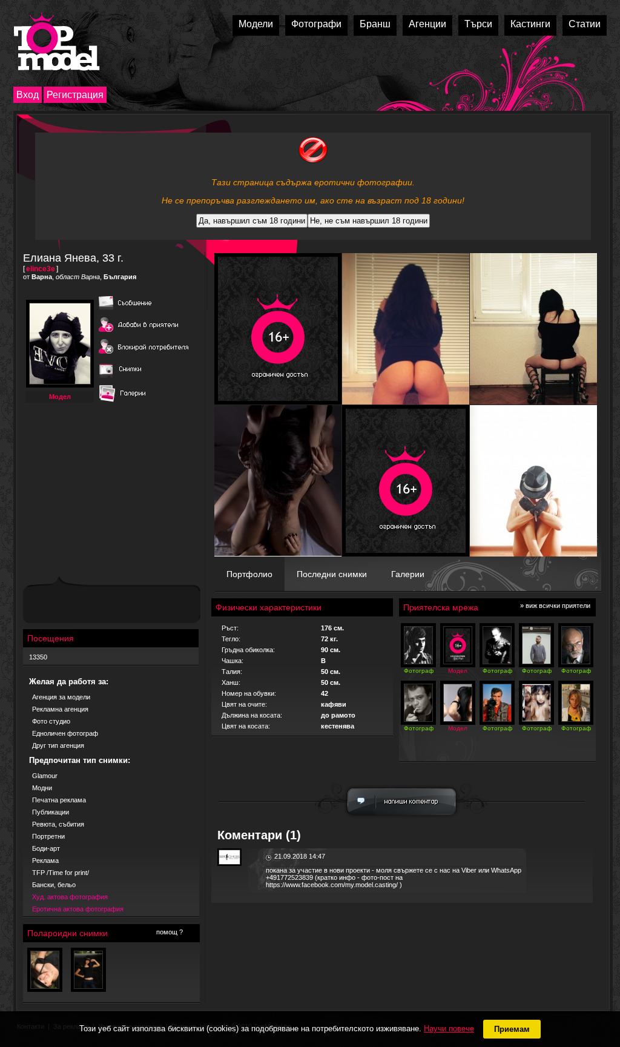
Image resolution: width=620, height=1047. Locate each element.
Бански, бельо (54, 884)
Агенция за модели (61, 697)
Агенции (427, 24)
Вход (27, 95)
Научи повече (449, 1028)
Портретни (48, 836)
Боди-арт (46, 848)
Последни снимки (332, 574)
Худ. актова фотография (70, 896)
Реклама (45, 860)
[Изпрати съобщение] (144, 310)
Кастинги (530, 24)
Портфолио (249, 574)
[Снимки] (125, 378)
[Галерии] (125, 402)
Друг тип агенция (58, 745)
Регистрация (75, 95)
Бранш (375, 24)
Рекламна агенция (60, 709)
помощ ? (169, 932)
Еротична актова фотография (78, 909)
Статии (585, 24)
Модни (42, 787)
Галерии (407, 574)
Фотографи (316, 24)
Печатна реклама (59, 800)
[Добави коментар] (402, 818)
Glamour (45, 775)
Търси (478, 24)
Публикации (50, 812)
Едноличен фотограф (65, 733)
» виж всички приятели (555, 605)
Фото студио (51, 721)
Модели (256, 24)
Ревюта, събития (58, 824)
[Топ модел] (56, 41)
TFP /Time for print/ (60, 872)
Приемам (512, 1029)
